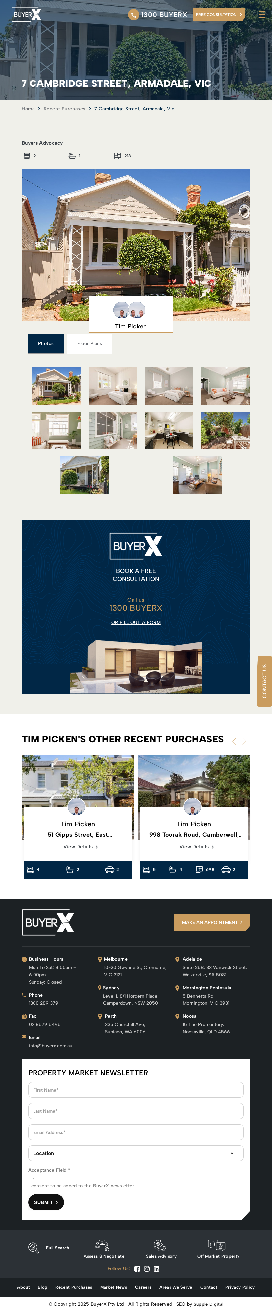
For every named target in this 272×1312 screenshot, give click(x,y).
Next (242, 741)
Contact (208, 1287)
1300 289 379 (43, 1003)
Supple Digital (208, 1304)
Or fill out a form (136, 622)
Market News (113, 1287)
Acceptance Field (49, 1170)
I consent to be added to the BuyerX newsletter (81, 1186)
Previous (235, 741)
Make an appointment (210, 922)
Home (28, 109)
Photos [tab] (46, 343)
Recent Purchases (65, 109)
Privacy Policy (240, 1287)
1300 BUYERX (164, 15)
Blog (42, 1287)
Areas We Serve (175, 1287)
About (23, 1287)
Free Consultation (216, 14)
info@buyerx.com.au (50, 1046)
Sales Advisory (161, 1256)
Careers (143, 1287)
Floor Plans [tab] (89, 343)
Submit (43, 1202)
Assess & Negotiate (104, 1256)
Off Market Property (218, 1256)
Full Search (57, 1247)
